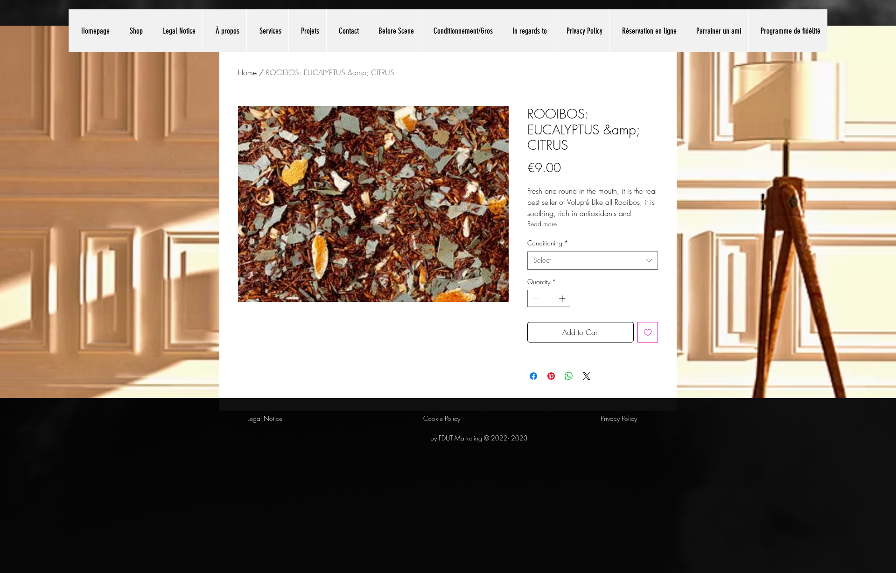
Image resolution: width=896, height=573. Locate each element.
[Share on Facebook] (533, 376)
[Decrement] (534, 298)
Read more (542, 223)
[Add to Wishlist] (647, 332)
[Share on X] (586, 376)
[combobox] (592, 261)
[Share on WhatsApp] (568, 376)
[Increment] (563, 298)
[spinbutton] (548, 298)
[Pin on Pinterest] (551, 376)
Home (247, 72)
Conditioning (547, 242)
